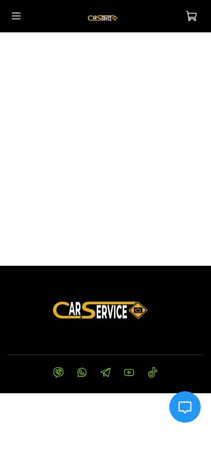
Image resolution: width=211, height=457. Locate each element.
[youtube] (129, 374)
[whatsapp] (82, 374)
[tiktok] (152, 374)
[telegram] (105, 374)
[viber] (58, 374)
